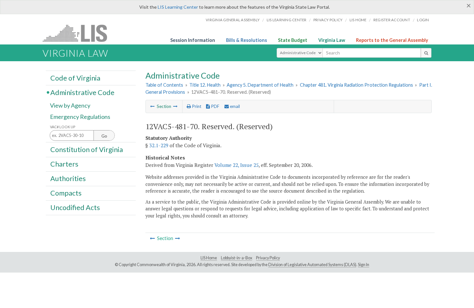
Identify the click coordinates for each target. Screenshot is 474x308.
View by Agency (70, 105)
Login (423, 20)
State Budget (292, 40)
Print (196, 106)
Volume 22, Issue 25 (236, 165)
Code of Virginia (75, 77)
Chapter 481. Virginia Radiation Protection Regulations (356, 85)
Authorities (68, 178)
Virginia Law (331, 40)
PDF (214, 106)
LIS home (358, 20)
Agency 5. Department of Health (260, 85)
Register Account (391, 20)
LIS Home (209, 257)
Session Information (192, 40)
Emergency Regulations (80, 116)
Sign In (363, 264)
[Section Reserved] (152, 106)
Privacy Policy (328, 20)
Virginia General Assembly (233, 20)
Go (104, 136)
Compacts (66, 193)
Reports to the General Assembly (392, 40)
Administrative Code (82, 92)
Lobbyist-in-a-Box (236, 257)
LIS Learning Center (178, 7)
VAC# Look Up (62, 127)
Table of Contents (164, 85)
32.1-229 (158, 145)
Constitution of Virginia (86, 149)
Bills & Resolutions (246, 40)
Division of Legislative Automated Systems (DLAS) (312, 264)
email (234, 106)
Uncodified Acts (75, 207)
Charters (64, 164)
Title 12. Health (205, 85)
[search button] (426, 53)
